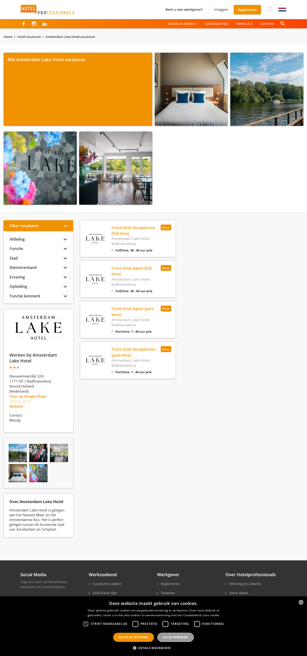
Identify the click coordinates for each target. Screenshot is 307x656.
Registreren (247, 9)
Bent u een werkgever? (184, 9)
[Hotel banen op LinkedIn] (44, 24)
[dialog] (153, 626)
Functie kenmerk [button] (25, 296)
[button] (269, 9)
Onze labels (238, 593)
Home (8, 37)
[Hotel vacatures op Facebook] (23, 24)
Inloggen (221, 9)
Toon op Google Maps (27, 396)
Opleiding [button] (18, 286)
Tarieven (167, 593)
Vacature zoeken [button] (181, 23)
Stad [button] (14, 258)
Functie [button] (16, 248)
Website (16, 406)
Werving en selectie (244, 583)
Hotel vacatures (29, 37)
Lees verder (211, 615)
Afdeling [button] (17, 239)
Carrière (266, 23)
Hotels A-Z (244, 23)
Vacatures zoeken (107, 583)
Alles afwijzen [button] (175, 637)
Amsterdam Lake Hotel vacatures (70, 37)
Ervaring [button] (17, 277)
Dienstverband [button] (23, 267)
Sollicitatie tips (217, 23)
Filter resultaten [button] (24, 225)
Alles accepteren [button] (133, 637)
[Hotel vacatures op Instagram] (34, 24)
